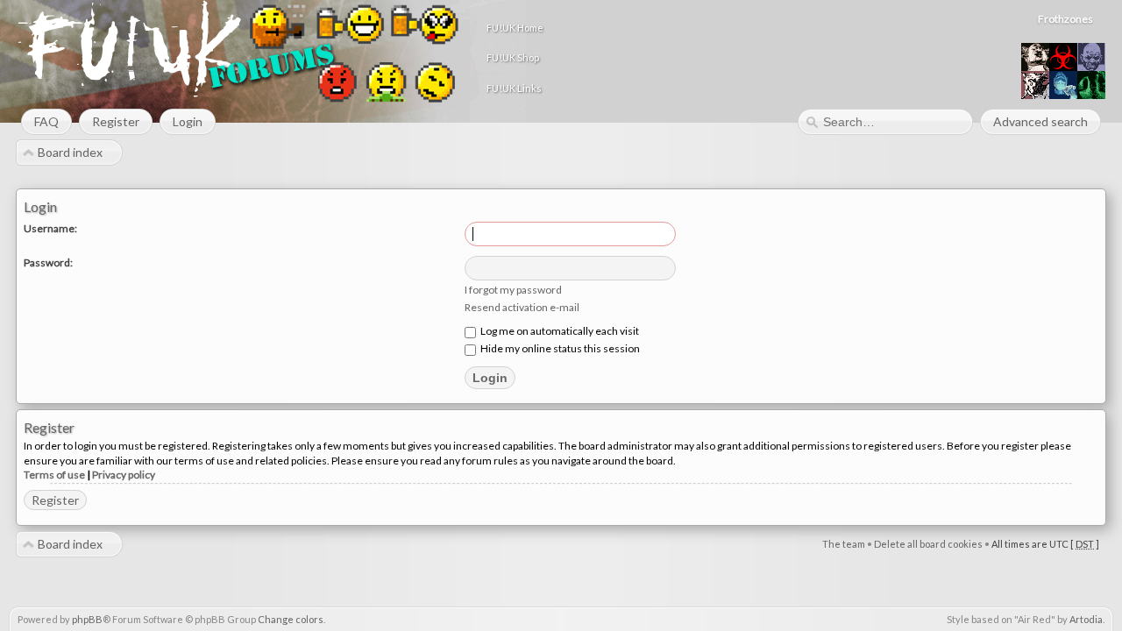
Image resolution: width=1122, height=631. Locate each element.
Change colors (290, 619)
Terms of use (54, 474)
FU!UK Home (514, 27)
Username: (50, 228)
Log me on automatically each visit (559, 330)
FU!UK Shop (512, 57)
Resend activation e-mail (522, 307)
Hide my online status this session (559, 348)
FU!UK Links (514, 88)
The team (843, 543)
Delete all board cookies (928, 543)
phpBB (87, 619)
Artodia (1086, 619)
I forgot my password (513, 289)
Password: (48, 262)
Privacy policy (123, 474)
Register (55, 500)
